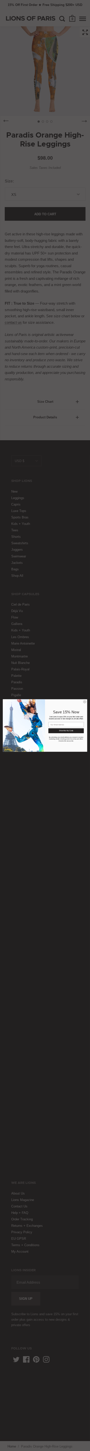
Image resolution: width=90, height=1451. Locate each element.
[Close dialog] (84, 701)
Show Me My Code (66, 731)
